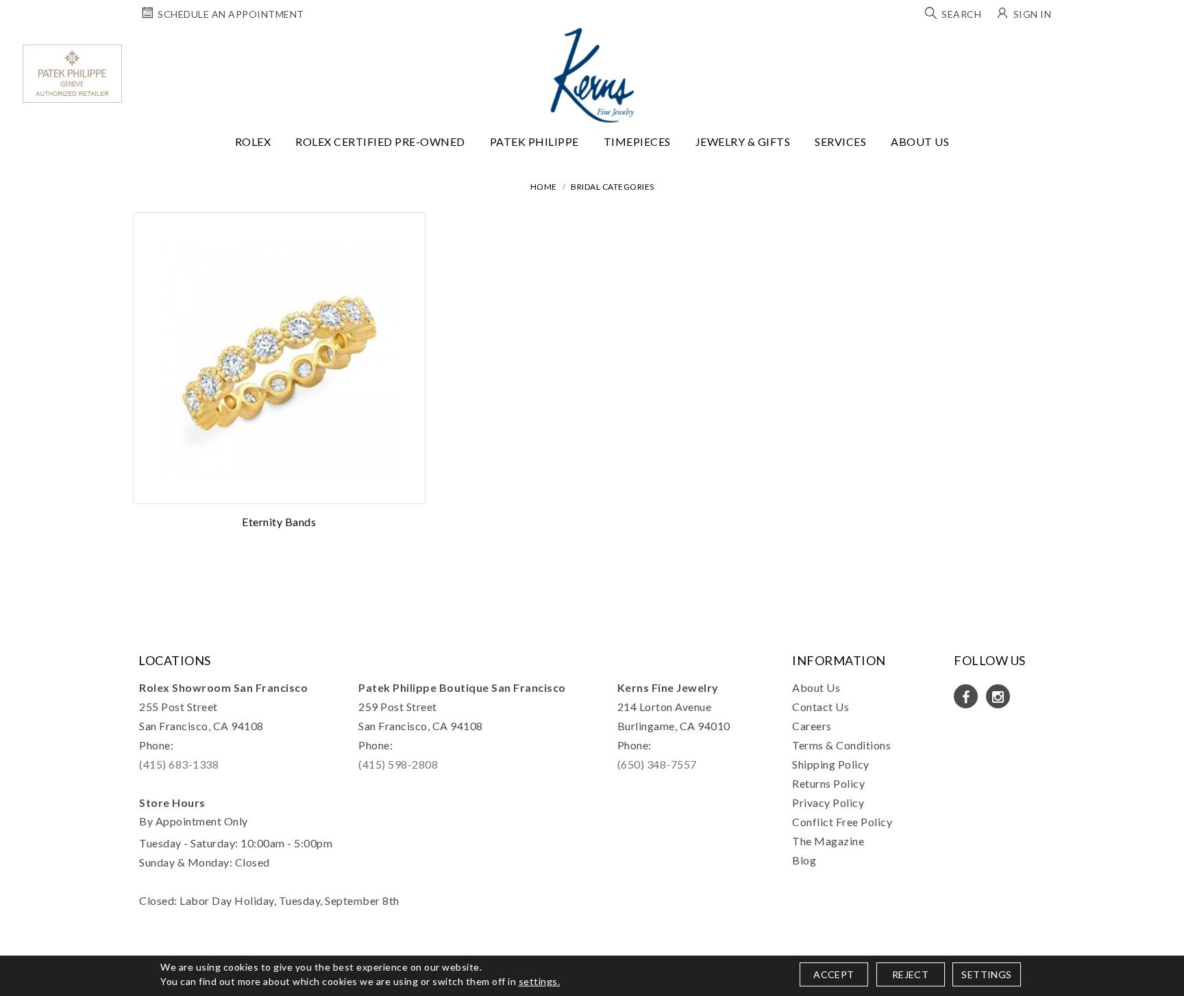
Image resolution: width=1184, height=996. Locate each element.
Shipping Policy (831, 764)
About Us (920, 141)
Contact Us (820, 706)
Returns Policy (828, 783)
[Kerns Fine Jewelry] (592, 75)
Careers (812, 725)
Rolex (253, 141)
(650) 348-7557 (657, 764)
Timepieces (637, 141)
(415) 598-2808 (398, 764)
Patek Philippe (534, 141)
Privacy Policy (828, 802)
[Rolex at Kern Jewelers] (1161, 44)
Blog (804, 860)
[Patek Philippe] (72, 74)
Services (840, 141)
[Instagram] (998, 696)
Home (543, 187)
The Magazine (828, 840)
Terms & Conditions (841, 744)
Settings (986, 974)
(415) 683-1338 (179, 764)
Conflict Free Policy (842, 821)
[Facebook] (966, 696)
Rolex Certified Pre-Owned (380, 141)
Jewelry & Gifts (743, 141)
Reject (910, 974)
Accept (833, 974)
